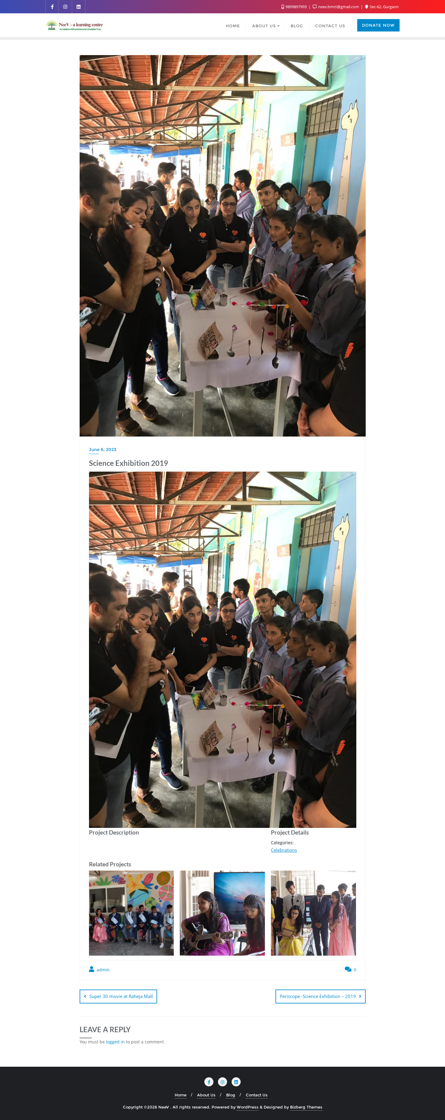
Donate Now (378, 25)
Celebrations (284, 850)
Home (180, 1094)
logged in (115, 1042)
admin (102, 970)
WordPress (248, 1107)
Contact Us (257, 1094)
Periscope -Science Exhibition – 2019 (318, 996)
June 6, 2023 (102, 449)
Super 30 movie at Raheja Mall (121, 996)
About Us (206, 1094)
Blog (230, 1094)
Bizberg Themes (306, 1107)
